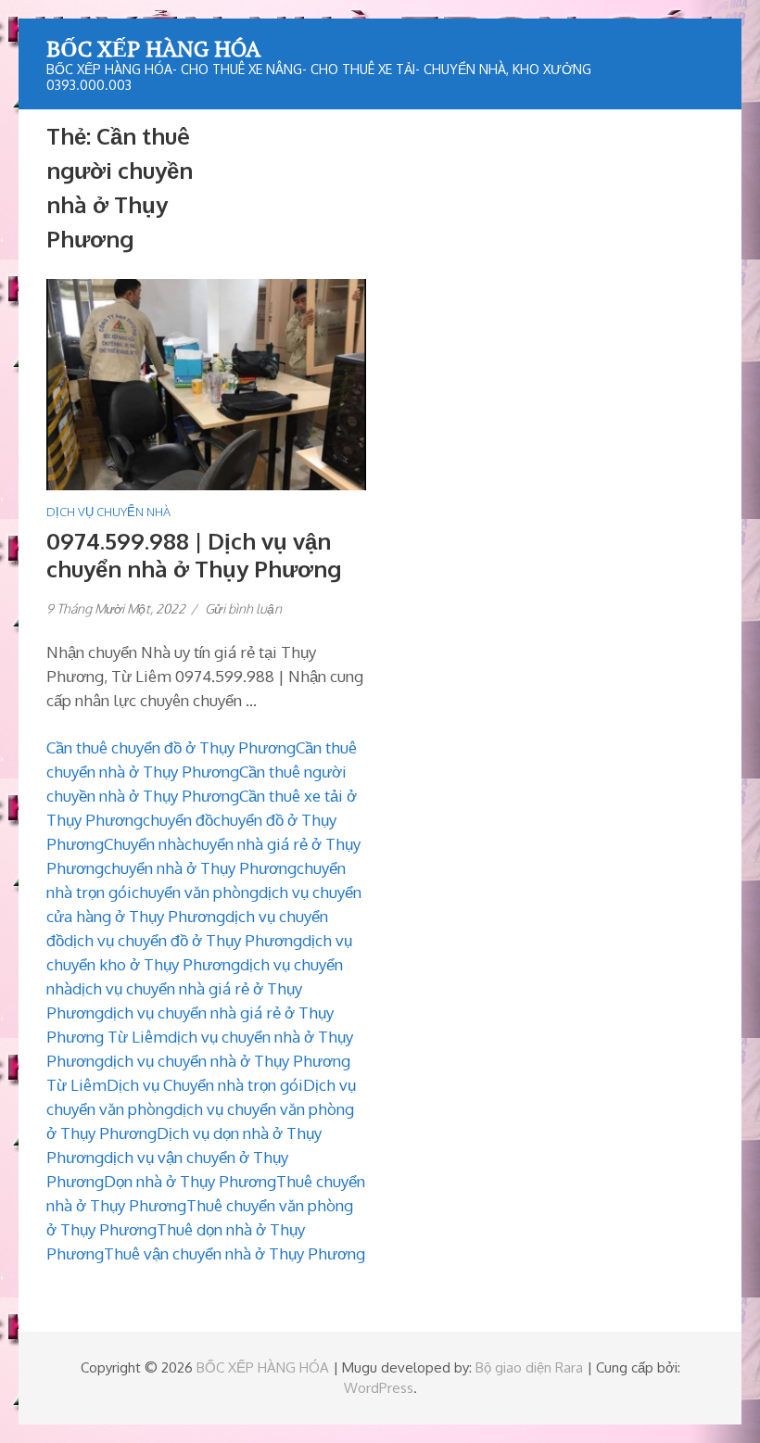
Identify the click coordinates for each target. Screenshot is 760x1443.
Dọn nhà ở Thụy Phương (190, 1181)
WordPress (378, 1388)
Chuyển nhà (144, 844)
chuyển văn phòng (195, 892)
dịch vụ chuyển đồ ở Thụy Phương (183, 940)
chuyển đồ (178, 819)
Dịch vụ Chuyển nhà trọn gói (205, 1085)
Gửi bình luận (243, 608)
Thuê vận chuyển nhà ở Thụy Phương (234, 1253)
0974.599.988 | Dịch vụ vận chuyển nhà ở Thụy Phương (193, 554)
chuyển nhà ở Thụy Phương (200, 868)
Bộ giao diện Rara (529, 1367)
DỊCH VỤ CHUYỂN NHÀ (108, 511)
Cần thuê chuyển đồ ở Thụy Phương (171, 747)
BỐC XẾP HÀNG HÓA (153, 48)
